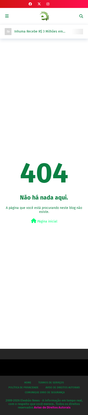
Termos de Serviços (51, 382)
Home (27, 382)
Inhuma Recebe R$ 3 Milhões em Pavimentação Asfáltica (38, 31)
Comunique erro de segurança (45, 392)
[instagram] (47, 4)
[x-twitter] (39, 4)
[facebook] (30, 4)
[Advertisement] (44, 89)
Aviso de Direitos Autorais (63, 387)
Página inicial (46, 221)
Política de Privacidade (23, 387)
